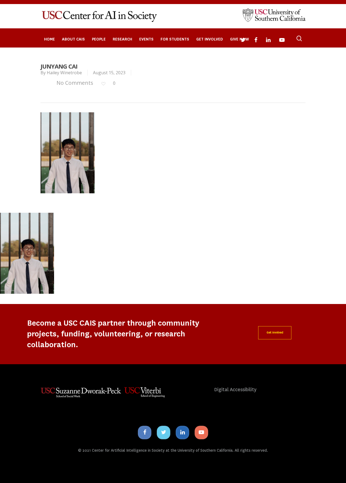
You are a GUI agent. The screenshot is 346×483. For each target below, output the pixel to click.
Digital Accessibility (235, 390)
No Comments (74, 82)
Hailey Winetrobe (64, 73)
